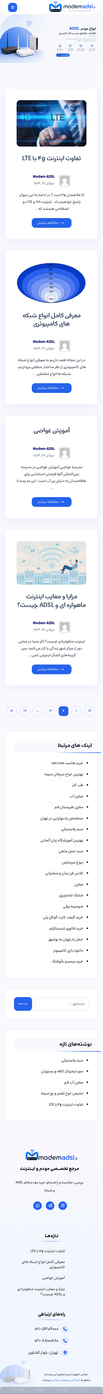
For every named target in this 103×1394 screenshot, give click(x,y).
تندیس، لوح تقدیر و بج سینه (62, 1093)
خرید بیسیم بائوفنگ (67, 961)
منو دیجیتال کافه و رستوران (62, 1071)
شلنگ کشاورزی (71, 895)
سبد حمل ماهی (71, 851)
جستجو (23, 1004)
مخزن (78, 884)
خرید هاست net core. (66, 763)
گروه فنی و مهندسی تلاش (66, 1380)
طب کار (77, 785)
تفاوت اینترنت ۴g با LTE (66, 1105)
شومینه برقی (73, 906)
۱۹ (24, 711)
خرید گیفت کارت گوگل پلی (63, 917)
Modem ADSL (44, 177)
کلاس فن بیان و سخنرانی (64, 873)
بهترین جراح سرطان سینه (63, 774)
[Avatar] (64, 180)
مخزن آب (76, 796)
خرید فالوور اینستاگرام (66, 929)
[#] (62, 1205)
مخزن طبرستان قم (68, 807)
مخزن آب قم (73, 1082)
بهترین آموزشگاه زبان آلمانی (61, 840)
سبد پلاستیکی (72, 829)
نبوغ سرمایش (72, 862)
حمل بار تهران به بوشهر (65, 939)
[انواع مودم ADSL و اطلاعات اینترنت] (72, 7)
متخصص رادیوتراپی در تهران (61, 818)
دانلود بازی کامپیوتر (68, 951)
